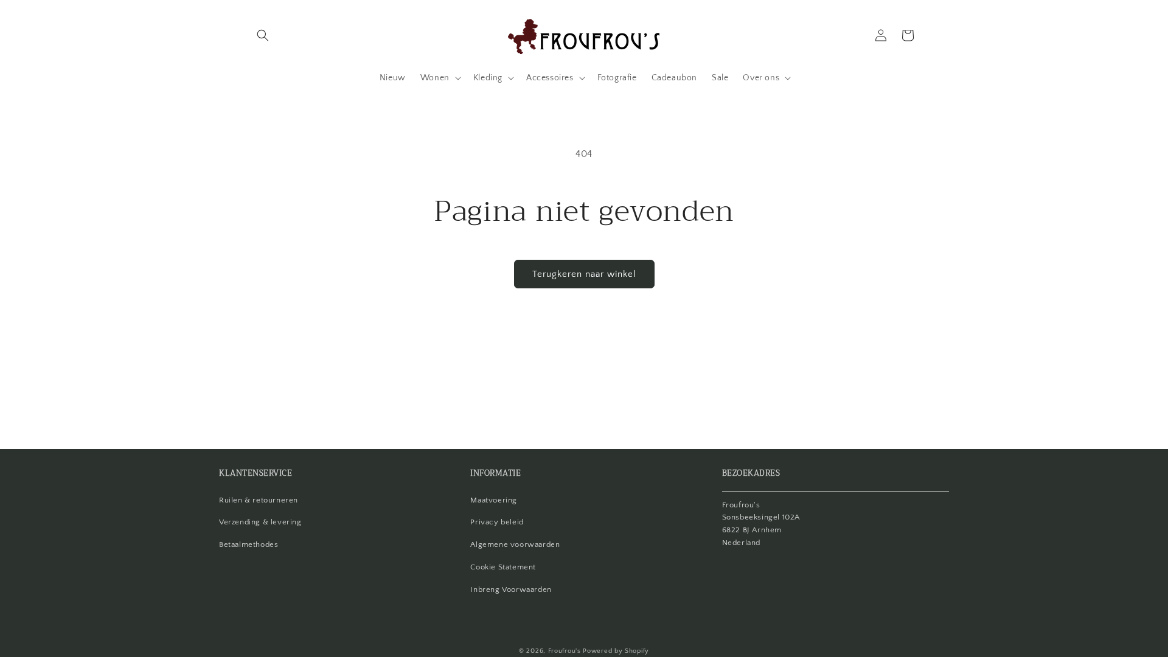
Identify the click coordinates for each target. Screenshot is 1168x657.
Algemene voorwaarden (515, 544)
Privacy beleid (496, 522)
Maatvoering (493, 500)
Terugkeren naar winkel (584, 274)
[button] (262, 35)
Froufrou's (564, 651)
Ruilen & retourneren (258, 500)
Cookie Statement (503, 567)
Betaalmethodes (248, 544)
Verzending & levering (260, 522)
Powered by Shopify (616, 651)
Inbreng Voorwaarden (510, 589)
